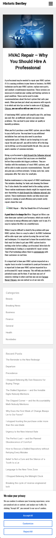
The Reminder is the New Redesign (23, 359)
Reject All (28, 531)
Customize (28, 523)
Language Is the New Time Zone (22, 469)
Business (10, 312)
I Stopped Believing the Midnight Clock (24, 476)
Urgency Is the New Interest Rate (22, 431)
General (9, 326)
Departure (10, 366)
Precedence (11, 373)
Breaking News (13, 305)
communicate (39, 251)
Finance (9, 319)
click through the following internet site (34, 192)
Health (9, 332)
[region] (28, 514)
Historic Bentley (14, 3)
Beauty (9, 299)
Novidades (11, 339)
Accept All (28, 515)
